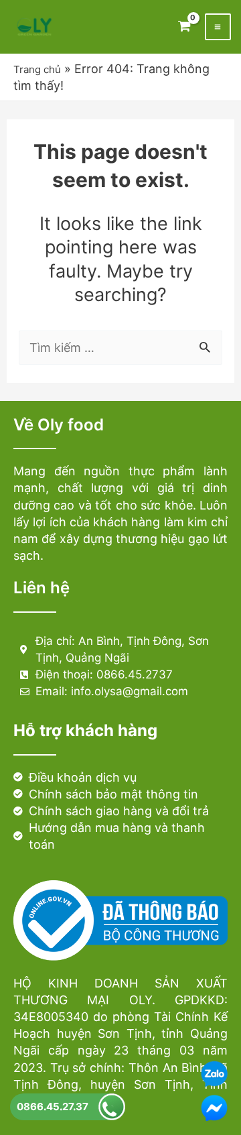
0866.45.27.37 (52, 1106)
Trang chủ (37, 69)
